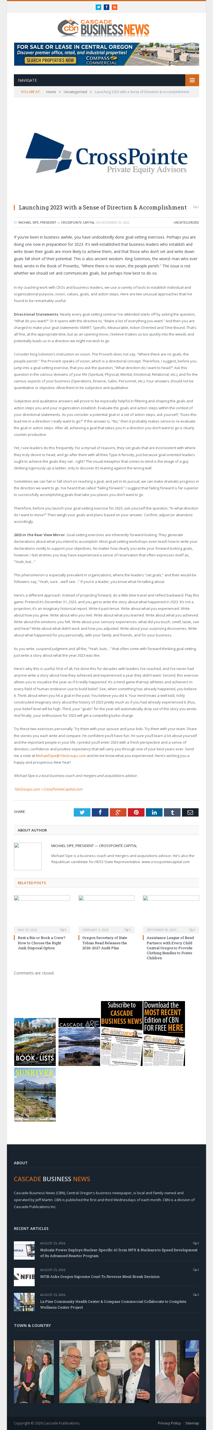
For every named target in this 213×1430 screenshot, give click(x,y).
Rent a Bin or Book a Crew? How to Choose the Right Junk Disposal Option (41, 942)
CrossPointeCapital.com (62, 789)
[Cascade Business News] (106, 24)
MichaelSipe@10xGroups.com (61, 755)
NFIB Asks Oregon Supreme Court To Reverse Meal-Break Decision (99, 1276)
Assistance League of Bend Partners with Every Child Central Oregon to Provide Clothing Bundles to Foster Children (170, 947)
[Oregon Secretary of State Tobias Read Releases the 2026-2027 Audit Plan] (106, 913)
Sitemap (192, 1423)
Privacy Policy (169, 1423)
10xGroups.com (27, 789)
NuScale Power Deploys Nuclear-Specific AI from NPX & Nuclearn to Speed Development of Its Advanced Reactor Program (118, 1252)
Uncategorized (186, 222)
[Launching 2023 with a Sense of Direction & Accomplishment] (106, 154)
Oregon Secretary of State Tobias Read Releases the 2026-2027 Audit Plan (104, 942)
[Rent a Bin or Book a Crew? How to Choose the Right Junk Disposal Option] (42, 913)
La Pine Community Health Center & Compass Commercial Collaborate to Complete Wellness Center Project (113, 1304)
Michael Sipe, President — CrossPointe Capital (57, 222)
